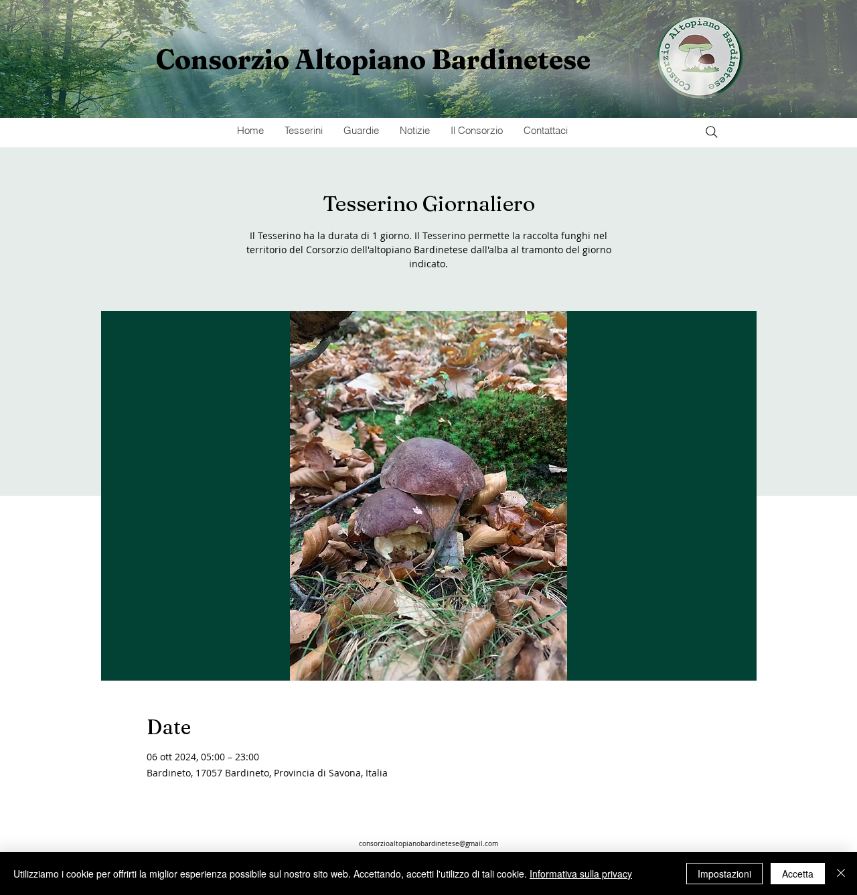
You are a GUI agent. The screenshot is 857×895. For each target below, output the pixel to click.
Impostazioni (724, 873)
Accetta (797, 873)
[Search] (712, 132)
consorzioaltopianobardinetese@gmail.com (428, 843)
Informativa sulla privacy (581, 873)
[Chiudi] (841, 873)
